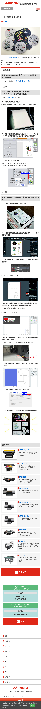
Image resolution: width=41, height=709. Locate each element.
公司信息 (7, 682)
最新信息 (7, 677)
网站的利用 (9, 696)
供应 (6, 656)
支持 (6, 661)
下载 (6, 667)
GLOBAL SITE (7, 8)
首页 (6, 636)
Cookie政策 (20, 696)
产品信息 (7, 641)
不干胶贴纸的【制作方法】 (21, 81)
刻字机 (21, 58)
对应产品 (5, 21)
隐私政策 (15, 696)
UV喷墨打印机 (13, 58)
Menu (38, 10)
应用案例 (7, 651)
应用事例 (7, 646)
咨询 (6, 672)
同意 (32, 705)
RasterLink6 (10, 97)
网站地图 (3, 696)
